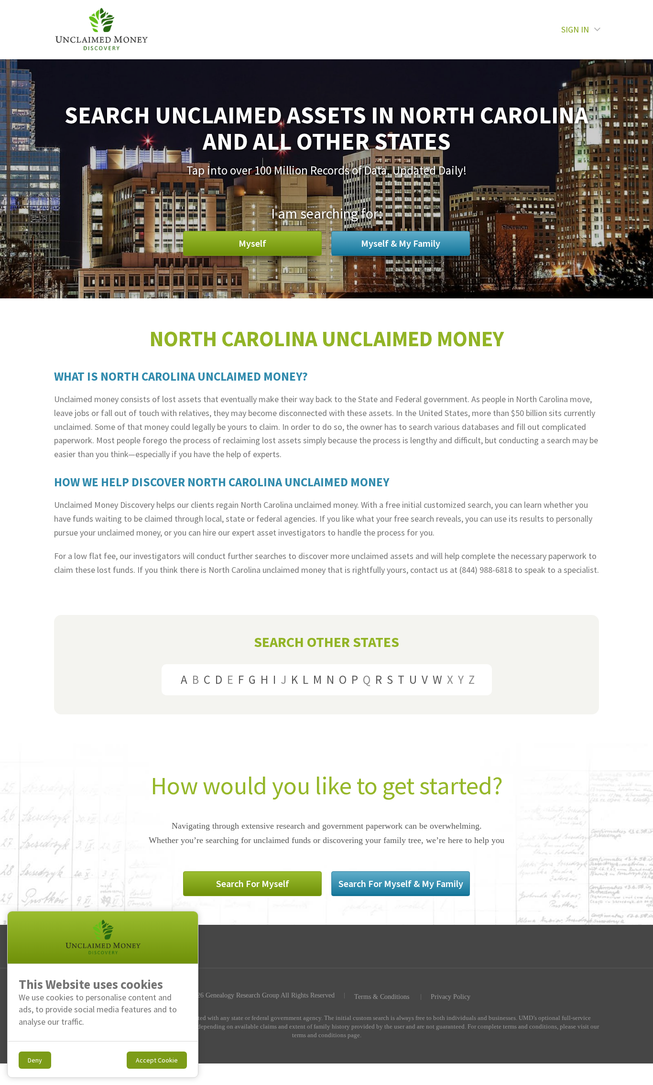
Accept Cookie (157, 1060)
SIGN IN (575, 29)
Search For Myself (252, 883)
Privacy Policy (450, 997)
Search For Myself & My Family (400, 883)
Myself (252, 243)
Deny (35, 1060)
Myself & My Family (400, 243)
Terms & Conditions (381, 997)
